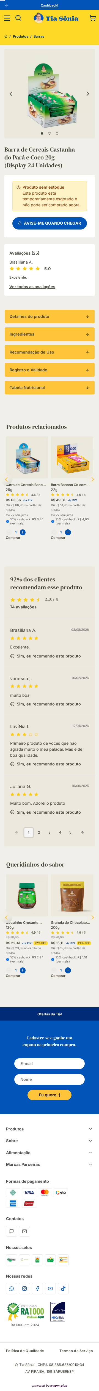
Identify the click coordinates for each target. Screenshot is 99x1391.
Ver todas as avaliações (32, 286)
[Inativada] (57, 1311)
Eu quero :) (49, 1095)
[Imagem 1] (42, 133)
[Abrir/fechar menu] (7, 18)
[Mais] (23, 532)
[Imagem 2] (49, 133)
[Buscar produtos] (18, 18)
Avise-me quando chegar (52, 223)
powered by (49, 1385)
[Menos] (9, 532)
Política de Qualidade (25, 1351)
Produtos (20, 36)
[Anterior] (7, 6)
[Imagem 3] (57, 133)
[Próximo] (88, 93)
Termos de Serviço (76, 1351)
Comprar (13, 538)
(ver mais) (17, 523)
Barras (39, 36)
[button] (92, 17)
